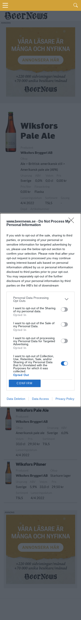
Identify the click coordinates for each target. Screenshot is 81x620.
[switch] (64, 309)
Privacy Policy (65, 398)
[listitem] (40, 299)
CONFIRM (25, 383)
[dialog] (40, 310)
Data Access (40, 398)
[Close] (72, 222)
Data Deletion (16, 398)
